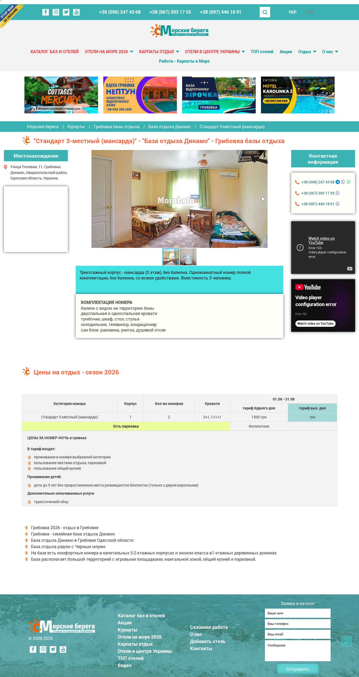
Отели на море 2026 (106, 51)
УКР (292, 12)
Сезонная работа (209, 627)
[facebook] (45, 12)
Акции (286, 51)
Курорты (76, 126)
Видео (125, 665)
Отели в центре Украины (212, 51)
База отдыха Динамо (169, 126)
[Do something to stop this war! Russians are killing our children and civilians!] (12, 16)
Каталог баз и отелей (54, 51)
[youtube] (76, 12)
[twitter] (66, 12)
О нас (327, 51)
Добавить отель (207, 641)
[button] (263, 199)
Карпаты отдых (156, 51)
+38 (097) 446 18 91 (221, 12)
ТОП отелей (262, 51)
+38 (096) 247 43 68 (120, 12)
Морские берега (43, 126)
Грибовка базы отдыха (117, 126)
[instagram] (56, 12)
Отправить (298, 669)
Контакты (201, 648)
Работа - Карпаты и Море (184, 61)
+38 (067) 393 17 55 (170, 12)
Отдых (304, 51)
